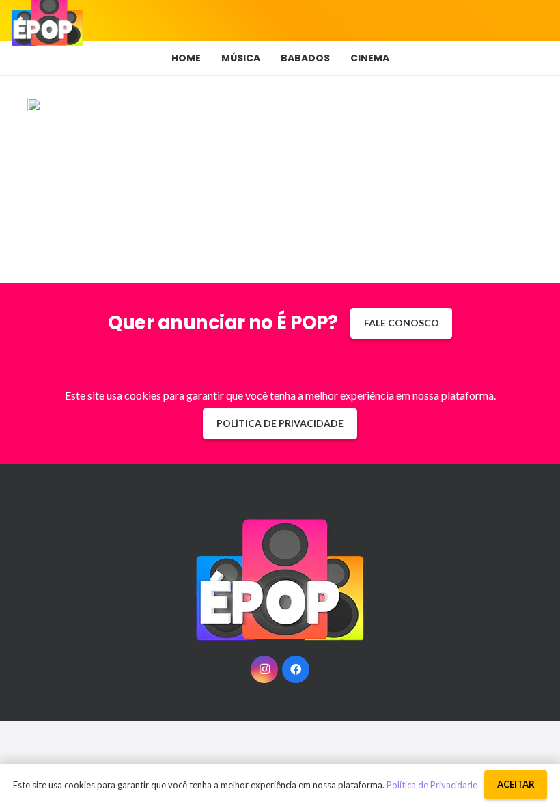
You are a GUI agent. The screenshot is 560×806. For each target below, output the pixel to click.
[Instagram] (264, 669)
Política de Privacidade (432, 784)
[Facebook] (295, 669)
